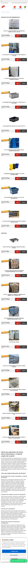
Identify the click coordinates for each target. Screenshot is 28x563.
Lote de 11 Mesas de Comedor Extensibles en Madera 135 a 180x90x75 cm (14, 295)
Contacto (15, 8)
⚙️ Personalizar (14, 558)
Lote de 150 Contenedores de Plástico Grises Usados (14, 366)
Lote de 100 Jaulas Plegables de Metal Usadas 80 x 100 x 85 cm (14, 390)
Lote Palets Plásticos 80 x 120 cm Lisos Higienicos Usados (14, 79)
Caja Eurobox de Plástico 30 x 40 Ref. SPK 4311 (14, 126)
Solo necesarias (14, 555)
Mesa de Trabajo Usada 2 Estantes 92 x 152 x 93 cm (14, 414)
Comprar (24, 35)
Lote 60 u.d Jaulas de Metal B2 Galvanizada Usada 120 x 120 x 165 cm (14, 31)
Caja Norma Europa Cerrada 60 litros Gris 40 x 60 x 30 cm (14, 103)
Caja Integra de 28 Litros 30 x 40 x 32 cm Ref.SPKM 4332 (14, 198)
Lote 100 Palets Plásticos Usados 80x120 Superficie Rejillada (14, 150)
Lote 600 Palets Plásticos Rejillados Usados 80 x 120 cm (14, 55)
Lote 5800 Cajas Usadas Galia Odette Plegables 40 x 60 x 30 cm (14, 222)
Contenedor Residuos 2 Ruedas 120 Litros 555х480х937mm (14, 174)
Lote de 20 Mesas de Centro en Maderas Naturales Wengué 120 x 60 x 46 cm (14, 271)
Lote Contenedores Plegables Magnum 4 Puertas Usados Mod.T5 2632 (14, 319)
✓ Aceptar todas (14, 551)
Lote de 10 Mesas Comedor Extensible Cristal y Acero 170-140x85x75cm (14, 438)
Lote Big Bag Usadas (14, 342)
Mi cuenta (20, 8)
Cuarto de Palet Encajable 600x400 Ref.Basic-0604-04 (14, 247)
